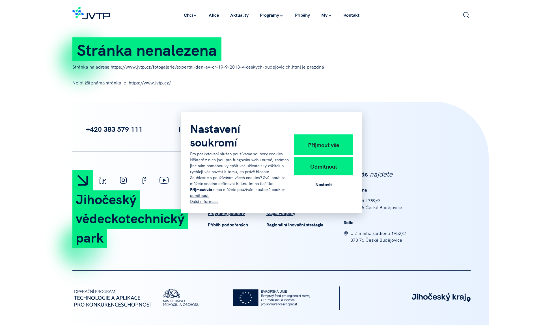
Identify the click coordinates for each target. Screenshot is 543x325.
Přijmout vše (323, 145)
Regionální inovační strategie (294, 224)
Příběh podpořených (228, 224)
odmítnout (199, 195)
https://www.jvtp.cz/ (150, 82)
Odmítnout (323, 166)
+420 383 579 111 (114, 129)
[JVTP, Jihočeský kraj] (91, 12)
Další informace (204, 201)
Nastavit (323, 184)
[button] (191, 14)
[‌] (103, 180)
